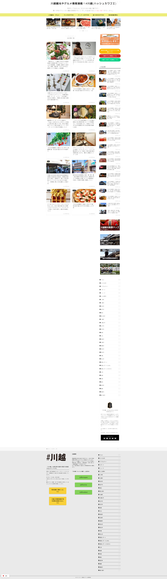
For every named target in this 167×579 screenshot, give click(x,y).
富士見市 (110, 316)
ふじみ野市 (110, 296)
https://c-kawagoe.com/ (112, 432)
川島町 (110, 319)
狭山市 (110, 359)
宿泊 (110, 312)
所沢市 (110, 329)
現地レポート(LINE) (110, 365)
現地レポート (110, 362)
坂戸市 (110, 309)
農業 (110, 388)
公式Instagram (83, 477)
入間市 (110, 303)
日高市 (110, 342)
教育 (110, 332)
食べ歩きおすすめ (98, 15)
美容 (110, 378)
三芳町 (110, 299)
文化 (110, 336)
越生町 (110, 385)
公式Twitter (83, 485)
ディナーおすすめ (83, 15)
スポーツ (110, 289)
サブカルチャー (110, 286)
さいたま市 (110, 283)
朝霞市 (110, 345)
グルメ (110, 279)
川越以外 (110, 322)
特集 (110, 355)
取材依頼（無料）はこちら (58, 491)
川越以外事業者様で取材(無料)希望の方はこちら (58, 501)
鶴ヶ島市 (110, 395)
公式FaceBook (84, 492)
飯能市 (110, 392)
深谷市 (110, 349)
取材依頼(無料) (113, 15)
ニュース (110, 293)
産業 (110, 375)
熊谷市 (110, 352)
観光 (110, 382)
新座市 (110, 339)
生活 (110, 372)
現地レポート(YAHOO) (110, 369)
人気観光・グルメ (53, 15)
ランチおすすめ (69, 15)
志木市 (110, 326)
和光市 (110, 306)
